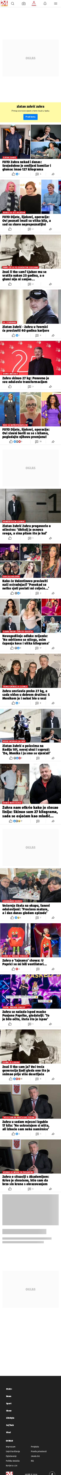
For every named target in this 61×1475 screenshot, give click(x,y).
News (8, 1396)
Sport (8, 1403)
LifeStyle (10, 1418)
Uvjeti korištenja (13, 1451)
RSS (32, 1461)
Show (9, 1410)
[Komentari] (38, 758)
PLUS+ (9, 1389)
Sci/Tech (10, 1425)
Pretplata (35, 1447)
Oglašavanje (11, 1456)
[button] (13, 3)
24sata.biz (35, 1456)
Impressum (11, 1447)
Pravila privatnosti (39, 1451)
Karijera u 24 (11, 1465)
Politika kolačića (13, 1461)
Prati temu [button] (30, 117)
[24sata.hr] (4, 3)
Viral (8, 1432)
